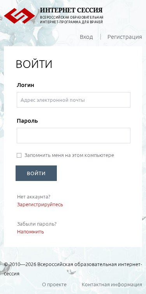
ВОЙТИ (36, 173)
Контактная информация (112, 284)
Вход (86, 37)
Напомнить (30, 231)
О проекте (54, 284)
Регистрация (124, 37)
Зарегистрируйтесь (40, 204)
